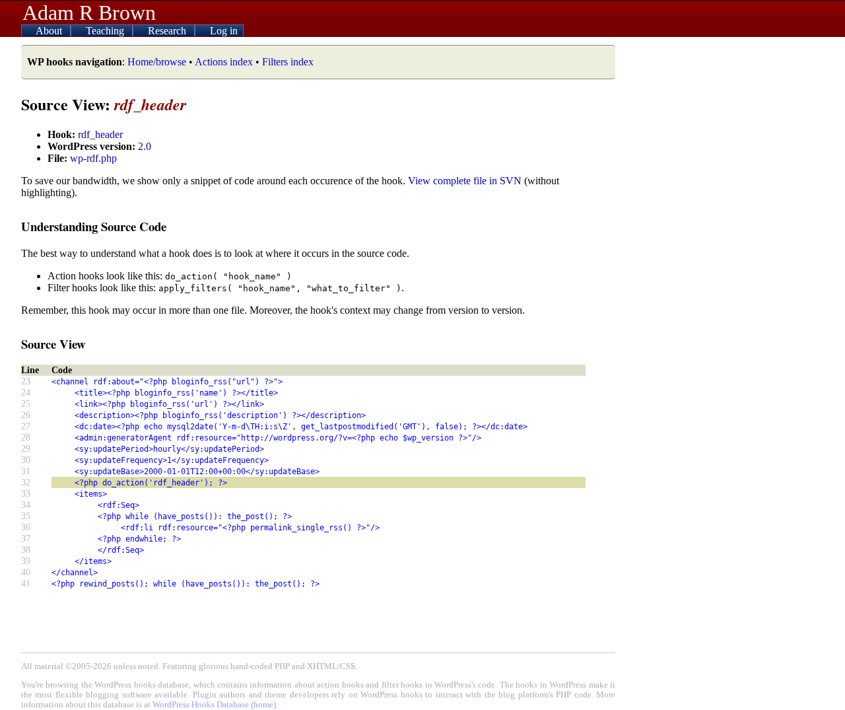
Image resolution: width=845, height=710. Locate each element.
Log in (224, 30)
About (50, 30)
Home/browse (156, 61)
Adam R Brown (89, 12)
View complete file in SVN (465, 180)
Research (168, 30)
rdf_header (100, 134)
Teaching (106, 30)
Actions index (224, 61)
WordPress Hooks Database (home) (214, 704)
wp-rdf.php (93, 158)
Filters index (288, 61)
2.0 (144, 146)
